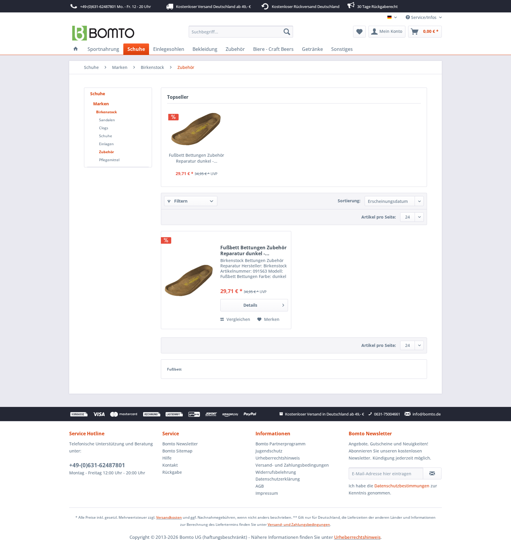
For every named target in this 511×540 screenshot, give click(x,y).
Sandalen (107, 119)
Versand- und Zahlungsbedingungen (292, 465)
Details (250, 305)
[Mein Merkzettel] (359, 32)
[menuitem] (241, 32)
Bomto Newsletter (180, 444)
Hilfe (167, 458)
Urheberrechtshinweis (278, 458)
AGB (260, 486)
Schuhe (97, 93)
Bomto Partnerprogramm (280, 444)
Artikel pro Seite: (378, 217)
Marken (101, 103)
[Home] (75, 49)
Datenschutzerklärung (278, 479)
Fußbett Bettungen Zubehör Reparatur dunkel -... (196, 158)
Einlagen (106, 143)
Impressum (267, 493)
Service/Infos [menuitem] (424, 17)
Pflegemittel (109, 159)
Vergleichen (237, 319)
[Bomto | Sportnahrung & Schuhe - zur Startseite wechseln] (103, 33)
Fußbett (174, 369)
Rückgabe (172, 472)
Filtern (180, 201)
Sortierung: (349, 200)
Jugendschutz (269, 451)
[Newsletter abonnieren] (432, 473)
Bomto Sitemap (177, 451)
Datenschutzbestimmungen (401, 486)
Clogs (103, 127)
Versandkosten (169, 517)
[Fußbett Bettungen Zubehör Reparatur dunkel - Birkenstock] (197, 128)
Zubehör (106, 151)
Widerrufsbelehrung (276, 472)
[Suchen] (287, 32)
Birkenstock (106, 111)
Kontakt (170, 465)
